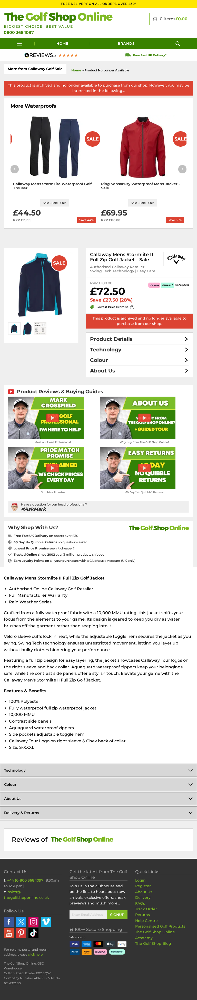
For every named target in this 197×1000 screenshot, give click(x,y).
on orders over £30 (46, 536)
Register (143, 886)
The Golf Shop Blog (153, 943)
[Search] (177, 43)
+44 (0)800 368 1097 (25, 880)
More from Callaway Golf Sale (35, 69)
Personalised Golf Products (160, 926)
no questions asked (50, 542)
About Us (102, 371)
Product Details (111, 339)
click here (35, 954)
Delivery (143, 897)
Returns (142, 914)
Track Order (146, 909)
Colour (99, 360)
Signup (117, 914)
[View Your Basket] (171, 19)
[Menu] (19, 43)
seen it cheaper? (44, 548)
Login (140, 880)
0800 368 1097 (19, 32)
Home (62, 43)
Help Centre (146, 920)
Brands (126, 43)
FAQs (140, 903)
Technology (105, 350)
